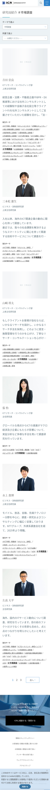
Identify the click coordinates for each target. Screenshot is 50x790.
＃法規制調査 (18, 149)
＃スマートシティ (29, 146)
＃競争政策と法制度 (25, 132)
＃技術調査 (23, 663)
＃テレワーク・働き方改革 (11, 146)
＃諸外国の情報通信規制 (11, 356)
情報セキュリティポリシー (25, 738)
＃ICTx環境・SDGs (37, 136)
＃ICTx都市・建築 (32, 139)
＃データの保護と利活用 (30, 129)
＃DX (39, 146)
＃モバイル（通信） (24, 247)
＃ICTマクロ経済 (8, 449)
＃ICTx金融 (6, 139)
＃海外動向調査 (7, 261)
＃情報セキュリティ (39, 126)
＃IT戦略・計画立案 (9, 159)
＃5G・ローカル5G (9, 359)
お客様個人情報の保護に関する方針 (25, 743)
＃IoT (4, 142)
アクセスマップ (25, 765)
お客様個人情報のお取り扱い (25, 749)
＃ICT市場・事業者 (9, 126)
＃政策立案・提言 (30, 156)
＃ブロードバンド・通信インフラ (14, 251)
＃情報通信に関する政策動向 (28, 352)
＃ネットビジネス (23, 126)
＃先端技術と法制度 (9, 136)
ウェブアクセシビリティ (25, 760)
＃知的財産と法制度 (9, 132)
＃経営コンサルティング (33, 149)
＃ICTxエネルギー (18, 139)
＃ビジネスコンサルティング (12, 156)
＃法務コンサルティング (33, 152)
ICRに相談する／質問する (25, 720)
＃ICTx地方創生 (23, 136)
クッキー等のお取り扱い (25, 754)
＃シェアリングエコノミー (17, 142)
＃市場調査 (7, 149)
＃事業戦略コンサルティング (12, 152)
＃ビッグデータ (33, 142)
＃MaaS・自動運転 (23, 257)
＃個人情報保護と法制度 (11, 129)
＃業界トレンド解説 (22, 261)
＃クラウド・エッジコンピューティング (16, 659)
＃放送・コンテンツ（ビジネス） (14, 545)
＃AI (41, 139)
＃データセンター (23, 551)
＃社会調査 (33, 359)
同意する (25, 786)
